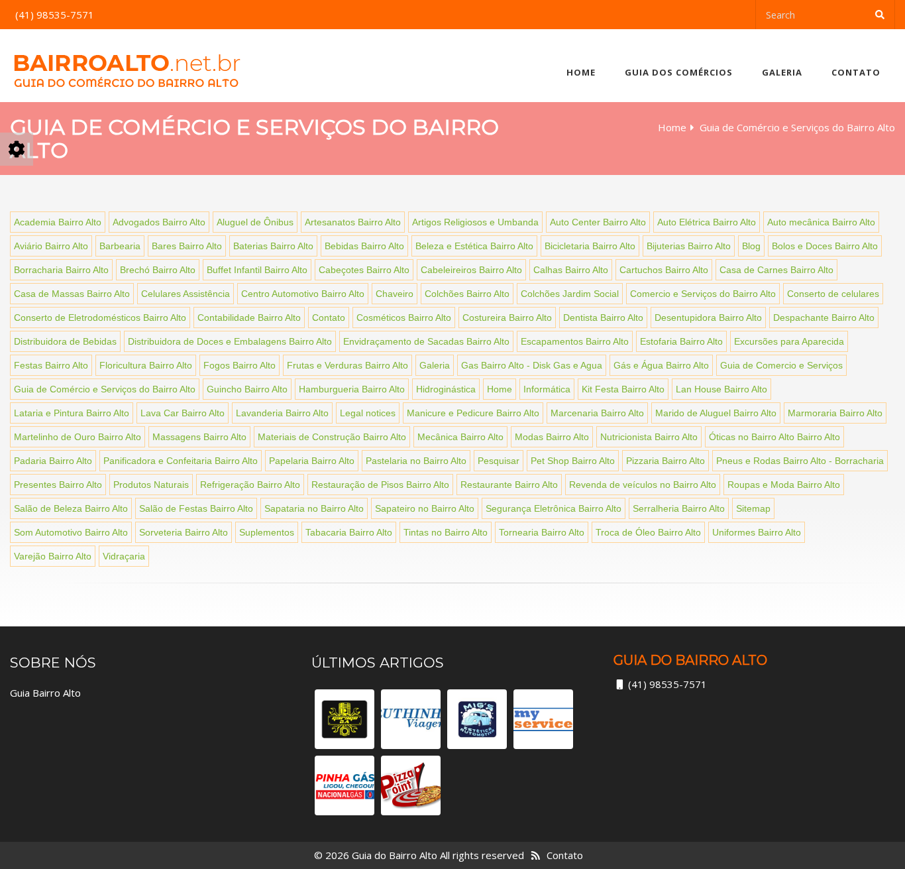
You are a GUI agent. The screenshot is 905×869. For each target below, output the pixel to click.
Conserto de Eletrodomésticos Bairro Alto (100, 317)
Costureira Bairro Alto (507, 317)
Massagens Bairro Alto (199, 437)
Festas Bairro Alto (51, 365)
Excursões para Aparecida (789, 341)
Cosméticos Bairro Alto (403, 317)
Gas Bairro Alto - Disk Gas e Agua (531, 365)
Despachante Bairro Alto (824, 317)
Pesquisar (498, 460)
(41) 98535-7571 (667, 684)
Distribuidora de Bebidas (65, 341)
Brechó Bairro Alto (157, 269)
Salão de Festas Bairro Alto (196, 508)
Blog (751, 246)
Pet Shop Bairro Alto (573, 460)
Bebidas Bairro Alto (364, 246)
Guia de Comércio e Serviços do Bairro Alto (104, 389)
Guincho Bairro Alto (247, 389)
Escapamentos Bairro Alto (575, 341)
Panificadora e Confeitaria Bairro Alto (180, 460)
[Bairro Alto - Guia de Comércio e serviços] (127, 65)
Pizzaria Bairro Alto (665, 460)
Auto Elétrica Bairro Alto (706, 222)
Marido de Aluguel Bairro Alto (715, 413)
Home (581, 72)
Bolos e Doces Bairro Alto (825, 246)
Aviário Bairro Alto (51, 246)
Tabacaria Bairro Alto (348, 532)
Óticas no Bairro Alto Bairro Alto (774, 437)
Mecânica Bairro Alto (460, 437)
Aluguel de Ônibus (255, 222)
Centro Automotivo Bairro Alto (302, 293)
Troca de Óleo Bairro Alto (648, 532)
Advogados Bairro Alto (159, 222)
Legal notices (368, 413)
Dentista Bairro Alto (603, 317)
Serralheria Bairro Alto (679, 508)
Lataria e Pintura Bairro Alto (71, 413)
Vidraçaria (124, 556)
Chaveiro (394, 293)
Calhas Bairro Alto (570, 269)
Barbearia (119, 246)
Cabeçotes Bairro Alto (364, 269)
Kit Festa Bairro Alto (623, 389)
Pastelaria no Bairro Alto (416, 460)
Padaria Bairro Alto (53, 460)
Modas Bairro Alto (552, 437)
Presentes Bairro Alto (58, 484)
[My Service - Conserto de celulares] (543, 719)
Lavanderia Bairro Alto (282, 413)
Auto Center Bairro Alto (598, 222)
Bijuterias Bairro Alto (689, 246)
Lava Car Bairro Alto (182, 413)
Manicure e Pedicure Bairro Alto (473, 413)
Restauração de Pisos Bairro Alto (380, 484)
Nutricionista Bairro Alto (649, 437)
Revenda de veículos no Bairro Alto (642, 484)
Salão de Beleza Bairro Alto (71, 508)
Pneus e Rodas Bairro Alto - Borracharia (800, 460)
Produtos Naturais (151, 484)
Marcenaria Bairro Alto (597, 413)
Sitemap (753, 508)
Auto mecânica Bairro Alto (821, 222)
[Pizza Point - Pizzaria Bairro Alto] (411, 785)
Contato (855, 72)
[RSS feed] (535, 855)
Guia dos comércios (679, 72)
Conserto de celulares (833, 293)
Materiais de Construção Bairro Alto (332, 437)
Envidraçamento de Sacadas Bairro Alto (426, 341)
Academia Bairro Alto (57, 222)
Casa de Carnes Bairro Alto (776, 269)
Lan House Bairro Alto (721, 389)
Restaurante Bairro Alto (509, 484)
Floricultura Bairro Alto (145, 365)
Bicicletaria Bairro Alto (590, 246)
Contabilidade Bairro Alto (249, 317)
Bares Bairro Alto (187, 246)
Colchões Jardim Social (570, 293)
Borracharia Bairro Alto (61, 269)
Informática (546, 389)
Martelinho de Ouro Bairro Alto (77, 437)
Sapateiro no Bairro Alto (424, 508)
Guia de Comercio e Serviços (781, 365)
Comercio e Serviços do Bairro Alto (703, 293)
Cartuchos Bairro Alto (663, 269)
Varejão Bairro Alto (52, 556)
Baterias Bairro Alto (273, 246)
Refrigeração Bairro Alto (250, 484)
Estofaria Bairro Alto (681, 341)
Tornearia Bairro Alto (541, 532)
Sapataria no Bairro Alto (314, 508)
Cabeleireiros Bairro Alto (471, 269)
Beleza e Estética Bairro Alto (474, 246)
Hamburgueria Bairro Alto (352, 389)
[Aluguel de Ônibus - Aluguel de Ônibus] (411, 719)
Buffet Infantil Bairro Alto (257, 269)
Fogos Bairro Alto (239, 365)
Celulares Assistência (185, 293)
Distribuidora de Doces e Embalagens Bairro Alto (230, 341)
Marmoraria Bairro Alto (835, 413)
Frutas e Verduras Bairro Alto (347, 365)
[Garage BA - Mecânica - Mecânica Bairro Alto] (344, 719)
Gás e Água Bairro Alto (661, 365)
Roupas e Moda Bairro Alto (783, 484)
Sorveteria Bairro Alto (183, 532)
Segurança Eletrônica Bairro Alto (553, 508)
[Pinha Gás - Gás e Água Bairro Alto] (344, 785)
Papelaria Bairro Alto (311, 460)
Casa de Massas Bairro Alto (72, 293)
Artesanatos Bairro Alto (353, 222)
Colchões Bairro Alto (467, 293)
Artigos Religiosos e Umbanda (475, 222)
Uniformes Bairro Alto (756, 532)
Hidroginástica (446, 389)
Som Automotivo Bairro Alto (71, 532)
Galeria (782, 72)
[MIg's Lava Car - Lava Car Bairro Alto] (477, 719)
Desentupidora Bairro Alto (708, 317)
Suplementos (266, 532)
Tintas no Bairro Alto (445, 532)
